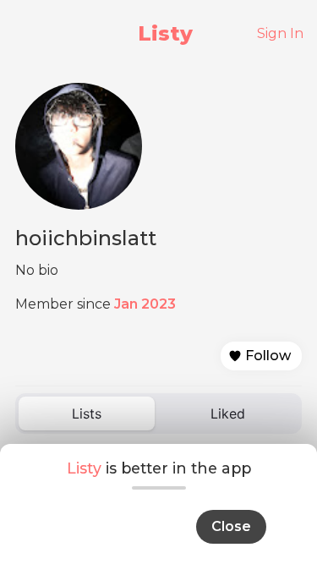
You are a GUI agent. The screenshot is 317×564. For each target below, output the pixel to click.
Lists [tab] (86, 413)
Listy (165, 33)
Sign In (280, 33)
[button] (261, 356)
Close (231, 526)
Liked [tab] (227, 413)
